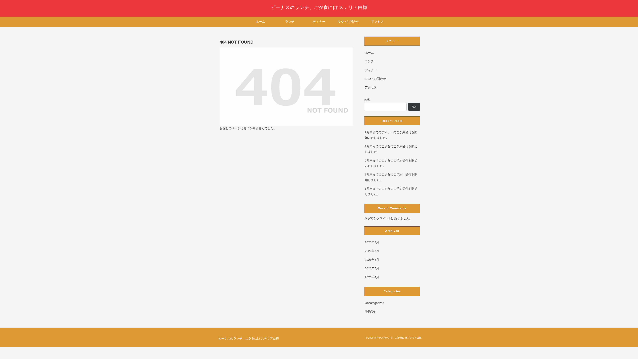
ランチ (369, 61)
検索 (367, 100)
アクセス (371, 87)
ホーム (369, 52)
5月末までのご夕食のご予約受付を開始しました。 (391, 191)
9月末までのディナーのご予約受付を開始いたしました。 (391, 135)
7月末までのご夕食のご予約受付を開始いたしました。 (391, 163)
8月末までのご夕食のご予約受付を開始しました (391, 149)
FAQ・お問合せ (375, 78)
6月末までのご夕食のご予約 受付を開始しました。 (391, 177)
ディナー (371, 70)
